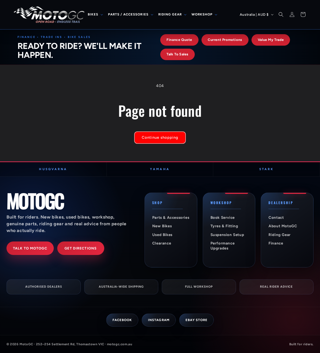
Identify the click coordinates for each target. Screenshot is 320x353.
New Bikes (162, 226)
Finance (275, 243)
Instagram (158, 320)
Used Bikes (162, 235)
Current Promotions (225, 40)
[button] (95, 14)
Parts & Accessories (170, 217)
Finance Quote (179, 40)
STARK (266, 169)
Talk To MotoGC (30, 248)
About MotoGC (282, 226)
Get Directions (80, 248)
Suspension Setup (227, 235)
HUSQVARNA (53, 169)
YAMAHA (160, 169)
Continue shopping (160, 137)
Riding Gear (279, 235)
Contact (276, 217)
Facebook (122, 320)
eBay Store (197, 320)
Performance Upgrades (222, 245)
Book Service (222, 217)
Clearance (161, 243)
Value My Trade (271, 40)
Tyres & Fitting (224, 226)
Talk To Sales (177, 54)
